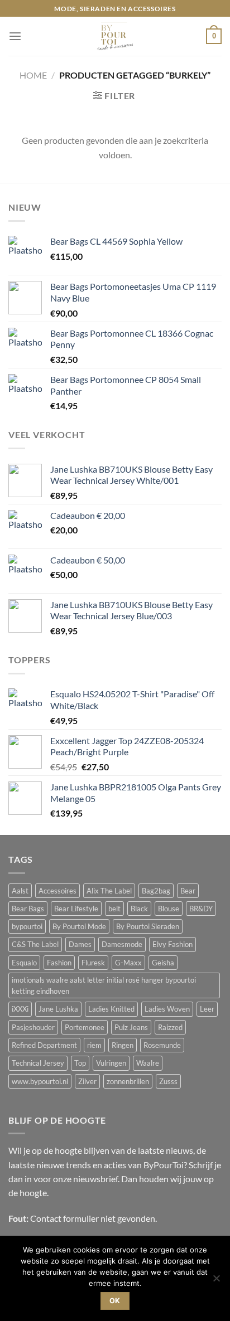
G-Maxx (128, 962)
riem (94, 1045)
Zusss (168, 1081)
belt (114, 908)
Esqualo (24, 962)
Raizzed (170, 1027)
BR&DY (201, 908)
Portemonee (84, 1027)
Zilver (87, 1081)
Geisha (163, 962)
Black (139, 908)
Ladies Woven (167, 1008)
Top (80, 1062)
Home (33, 75)
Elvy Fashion (172, 944)
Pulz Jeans (131, 1027)
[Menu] (15, 36)
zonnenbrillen (128, 1081)
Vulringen (111, 1062)
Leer (207, 1008)
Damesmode (122, 944)
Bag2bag (156, 890)
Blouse (168, 908)
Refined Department (44, 1045)
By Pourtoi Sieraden (147, 926)
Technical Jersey (38, 1062)
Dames (80, 944)
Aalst (20, 890)
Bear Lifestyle (76, 908)
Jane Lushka (58, 1008)
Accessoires (57, 890)
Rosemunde (162, 1045)
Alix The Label (109, 890)
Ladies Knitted (111, 1008)
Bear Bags (28, 908)
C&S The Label (35, 944)
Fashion (59, 962)
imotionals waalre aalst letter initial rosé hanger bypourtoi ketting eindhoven (104, 985)
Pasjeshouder (33, 1027)
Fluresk (93, 962)
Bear (187, 890)
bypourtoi (27, 926)
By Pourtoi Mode (79, 926)
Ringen (122, 1045)
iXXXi (20, 1008)
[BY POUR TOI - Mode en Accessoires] (115, 36)
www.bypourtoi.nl (40, 1081)
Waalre (147, 1062)
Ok (115, 1300)
